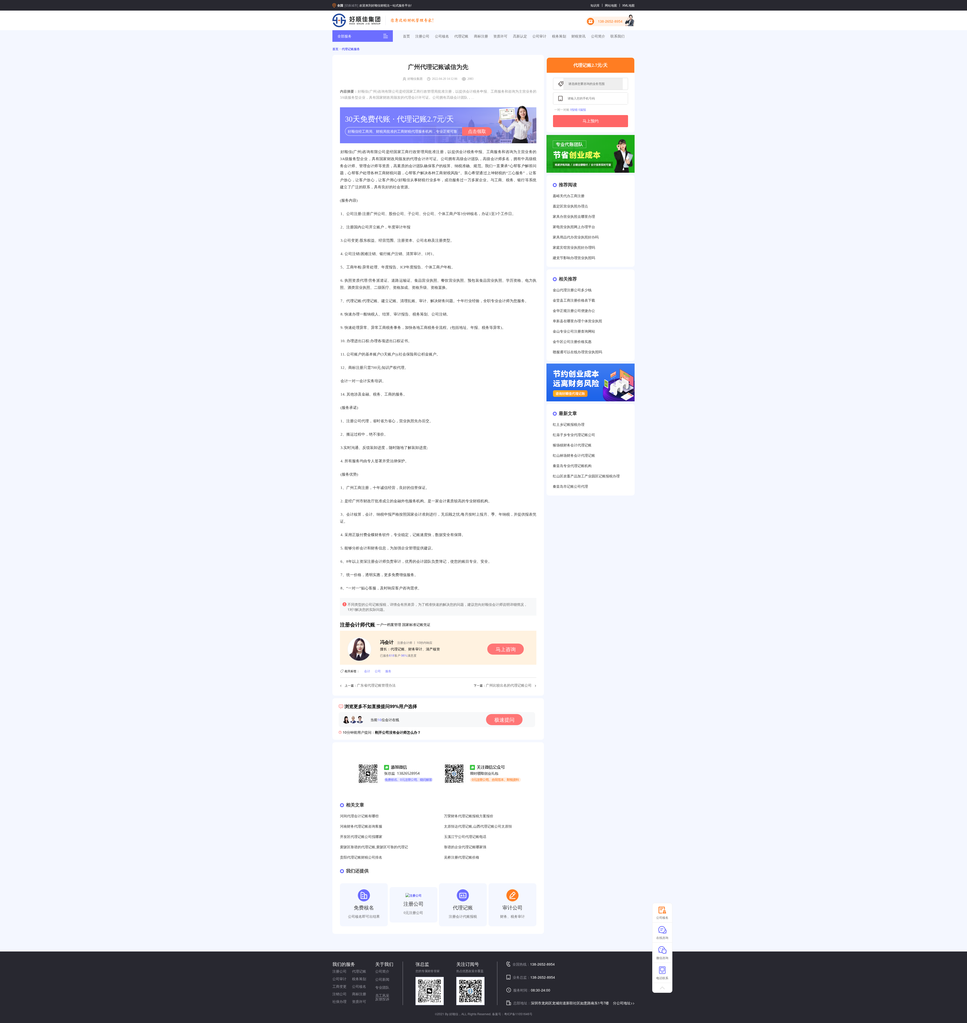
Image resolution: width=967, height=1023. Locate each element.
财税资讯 (578, 36)
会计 (367, 671)
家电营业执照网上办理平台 (574, 227)
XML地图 (628, 5)
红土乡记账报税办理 (568, 425)
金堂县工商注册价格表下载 (574, 300)
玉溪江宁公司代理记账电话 (465, 837)
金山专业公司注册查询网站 (574, 331)
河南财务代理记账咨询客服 (361, 826)
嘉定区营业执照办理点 (570, 206)
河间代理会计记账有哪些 (359, 816)
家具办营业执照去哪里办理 (574, 217)
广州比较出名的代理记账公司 (509, 685)
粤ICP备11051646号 (518, 1014)
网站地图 (611, 5)
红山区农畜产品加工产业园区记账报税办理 (586, 476)
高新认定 (520, 36)
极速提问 (504, 719)
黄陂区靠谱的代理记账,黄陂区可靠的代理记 (374, 847)
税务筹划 (559, 36)
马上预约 (590, 121)
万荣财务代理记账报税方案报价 (468, 816)
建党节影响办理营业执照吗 (574, 258)
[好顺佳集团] (356, 20)
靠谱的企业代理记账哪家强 (465, 847)
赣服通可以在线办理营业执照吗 (577, 352)
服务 (388, 671)
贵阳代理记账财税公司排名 (361, 857)
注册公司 (422, 36)
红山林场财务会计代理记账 (574, 455)
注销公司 (339, 993)
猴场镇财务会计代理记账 (572, 445)
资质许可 (500, 36)
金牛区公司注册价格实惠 (572, 342)
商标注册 (481, 36)
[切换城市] (351, 5)
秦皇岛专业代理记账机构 (572, 466)
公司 (378, 671)
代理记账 (461, 36)
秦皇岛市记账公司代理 (570, 486)
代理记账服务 (351, 49)
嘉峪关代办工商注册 (568, 196)
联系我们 (617, 36)
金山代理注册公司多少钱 (572, 290)
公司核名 (442, 36)
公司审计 (539, 36)
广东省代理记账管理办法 (376, 685)
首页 (406, 36)
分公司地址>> (624, 1002)
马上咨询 (506, 649)
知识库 (595, 5)
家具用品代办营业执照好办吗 (576, 237)
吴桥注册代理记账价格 (461, 857)
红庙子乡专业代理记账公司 (574, 435)
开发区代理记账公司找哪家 (361, 837)
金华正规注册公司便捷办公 (574, 311)
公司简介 (598, 36)
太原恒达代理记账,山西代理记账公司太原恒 (478, 826)
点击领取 (477, 131)
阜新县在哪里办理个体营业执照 (577, 321)
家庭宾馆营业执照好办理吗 (574, 248)
